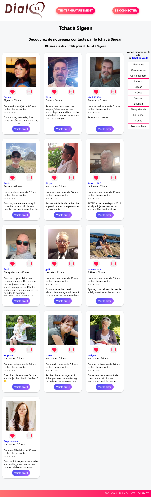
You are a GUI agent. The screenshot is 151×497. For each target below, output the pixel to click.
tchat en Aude (140, 57)
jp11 (48, 269)
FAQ (107, 493)
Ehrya (49, 183)
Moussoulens (138, 126)
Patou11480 (94, 183)
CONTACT (143, 493)
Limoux (138, 81)
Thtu (48, 97)
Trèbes (138, 92)
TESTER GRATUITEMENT (75, 10)
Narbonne (138, 64)
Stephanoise (11, 441)
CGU (114, 493)
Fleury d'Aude (138, 109)
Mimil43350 (94, 97)
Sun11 (7, 269)
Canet (138, 120)
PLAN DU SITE (127, 493)
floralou (8, 97)
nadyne (92, 355)
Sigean (138, 86)
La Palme (138, 114)
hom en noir (94, 269)
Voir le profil (21, 129)
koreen (49, 355)
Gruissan (138, 98)
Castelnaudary (138, 75)
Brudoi (7, 183)
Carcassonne (138, 70)
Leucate (138, 103)
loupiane (8, 355)
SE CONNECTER (126, 10)
